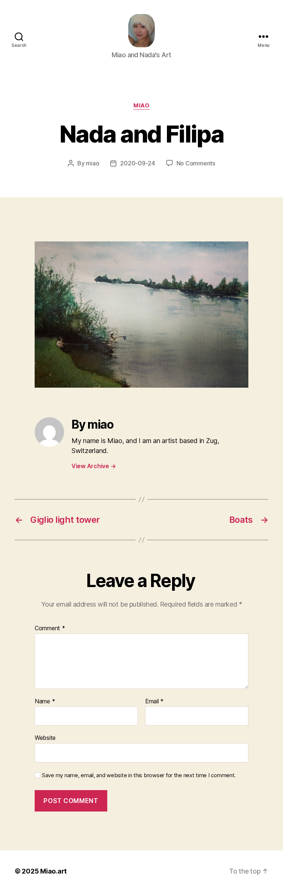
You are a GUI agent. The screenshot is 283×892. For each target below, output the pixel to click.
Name (45, 701)
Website (45, 737)
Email (154, 701)
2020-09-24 (137, 163)
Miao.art (53, 871)
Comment (50, 628)
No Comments (196, 163)
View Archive (93, 466)
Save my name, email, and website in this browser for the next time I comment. (139, 775)
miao (141, 105)
